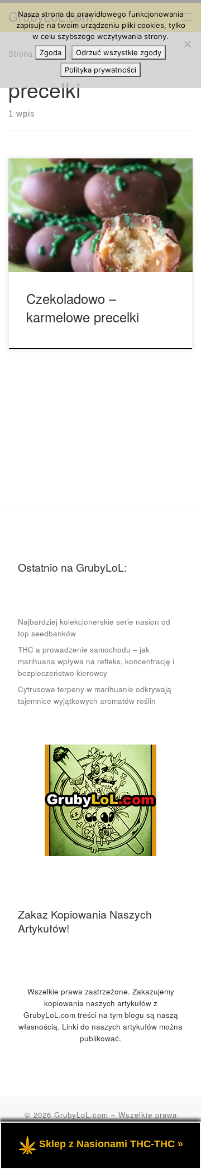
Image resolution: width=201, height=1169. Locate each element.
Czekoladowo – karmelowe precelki (82, 307)
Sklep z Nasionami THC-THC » (111, 1143)
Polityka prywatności (100, 69)
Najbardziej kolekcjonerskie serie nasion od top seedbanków (94, 627)
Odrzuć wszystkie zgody (118, 52)
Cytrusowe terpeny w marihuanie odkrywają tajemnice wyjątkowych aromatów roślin (94, 695)
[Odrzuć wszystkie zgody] (187, 44)
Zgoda (50, 52)
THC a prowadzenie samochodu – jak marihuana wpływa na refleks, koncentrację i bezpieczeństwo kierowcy (96, 661)
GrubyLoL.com (81, 1114)
